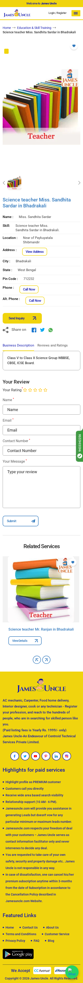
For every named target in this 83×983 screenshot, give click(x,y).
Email (8, 420)
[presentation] (4, 183)
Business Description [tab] (18, 345)
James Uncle (39, 978)
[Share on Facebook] (34, 330)
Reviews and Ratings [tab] (52, 345)
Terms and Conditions (21, 934)
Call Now (29, 289)
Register (61, 13)
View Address (35, 252)
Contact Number (16, 440)
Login (51, 13)
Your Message (15, 461)
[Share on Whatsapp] (50, 330)
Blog (51, 940)
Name (8, 399)
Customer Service (57, 934)
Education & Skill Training (34, 28)
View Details (19, 640)
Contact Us (30, 927)
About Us (52, 927)
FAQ (36, 940)
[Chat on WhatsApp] (72, 972)
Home (7, 28)
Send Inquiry (16, 318)
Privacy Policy (15, 940)
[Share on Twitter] (42, 330)
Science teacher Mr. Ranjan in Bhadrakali (41, 629)
